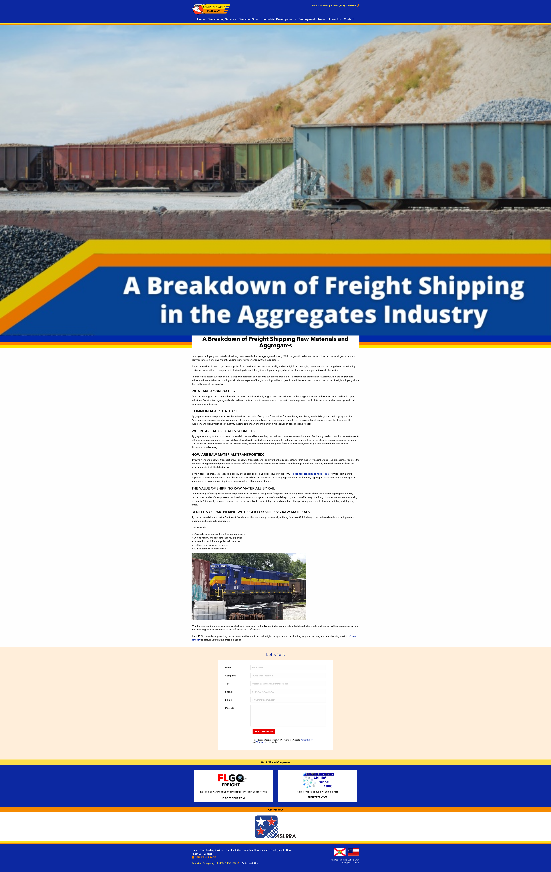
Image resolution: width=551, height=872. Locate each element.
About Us (335, 19)
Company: (230, 675)
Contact (349, 19)
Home (201, 19)
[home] (210, 8)
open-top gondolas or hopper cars (311, 473)
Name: (228, 667)
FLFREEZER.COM (317, 797)
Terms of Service (263, 742)
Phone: (229, 691)
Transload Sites (248, 19)
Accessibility (251, 863)
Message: (230, 707)
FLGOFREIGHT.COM (233, 798)
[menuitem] (201, 19)
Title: (227, 683)
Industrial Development (278, 19)
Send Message (264, 731)
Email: (228, 699)
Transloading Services (222, 19)
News (321, 19)
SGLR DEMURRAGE (205, 857)
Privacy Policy (306, 740)
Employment (307, 19)
